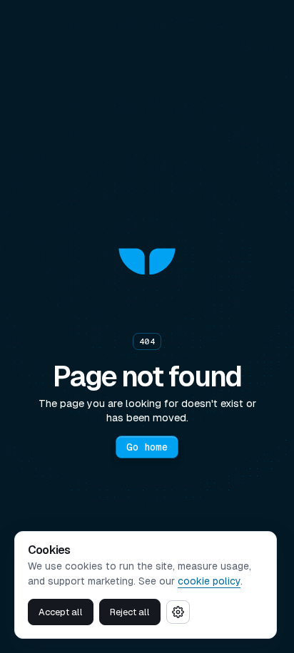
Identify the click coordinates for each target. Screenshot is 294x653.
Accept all (61, 612)
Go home (147, 447)
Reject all (130, 612)
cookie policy (209, 581)
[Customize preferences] (178, 612)
